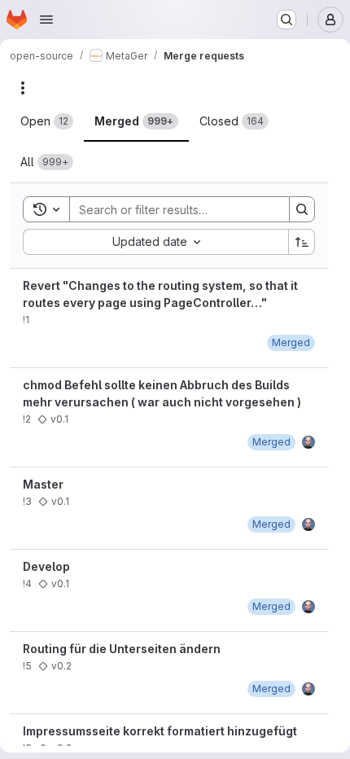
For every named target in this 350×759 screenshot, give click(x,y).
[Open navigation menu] (46, 20)
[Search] (302, 209)
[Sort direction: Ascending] (302, 242)
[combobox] (155, 242)
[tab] (47, 121)
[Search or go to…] (286, 19)
